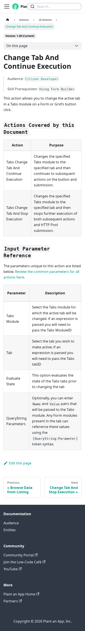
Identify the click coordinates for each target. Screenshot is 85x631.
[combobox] (54, 6)
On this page (16, 45)
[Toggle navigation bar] (6, 6)
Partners (10, 601)
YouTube (10, 569)
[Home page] (7, 19)
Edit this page (20, 463)
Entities (9, 530)
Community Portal (18, 555)
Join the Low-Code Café (22, 562)
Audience (11, 523)
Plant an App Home (19, 594)
